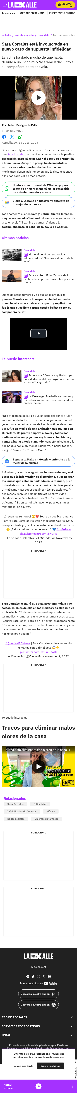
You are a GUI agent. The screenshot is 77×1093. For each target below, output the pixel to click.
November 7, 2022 (56, 656)
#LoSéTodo (64, 529)
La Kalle (6, 35)
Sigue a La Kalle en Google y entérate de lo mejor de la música (41, 461)
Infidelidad (40, 804)
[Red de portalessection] (71, 1017)
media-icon (38, 1086)
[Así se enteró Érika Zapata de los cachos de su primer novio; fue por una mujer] (11, 276)
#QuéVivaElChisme (18, 643)
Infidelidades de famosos (22, 811)
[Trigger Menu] (5, 5)
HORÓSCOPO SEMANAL (32, 13)
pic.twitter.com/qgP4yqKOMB (38, 533)
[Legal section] (71, 1035)
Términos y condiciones (20, 1048)
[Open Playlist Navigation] (72, 1086)
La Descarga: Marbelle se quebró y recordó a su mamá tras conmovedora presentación (48, 400)
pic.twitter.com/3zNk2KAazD (38, 652)
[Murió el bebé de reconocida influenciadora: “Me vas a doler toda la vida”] (11, 255)
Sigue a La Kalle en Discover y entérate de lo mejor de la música (41, 202)
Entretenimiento (24, 35)
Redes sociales (16, 818)
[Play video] (38, 98)
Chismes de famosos (46, 818)
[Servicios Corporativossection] (71, 1026)
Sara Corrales (16, 154)
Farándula (43, 35)
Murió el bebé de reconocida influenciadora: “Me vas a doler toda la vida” (49, 258)
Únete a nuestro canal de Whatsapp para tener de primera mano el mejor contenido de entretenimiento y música (41, 188)
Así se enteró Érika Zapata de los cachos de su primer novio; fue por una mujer (49, 279)
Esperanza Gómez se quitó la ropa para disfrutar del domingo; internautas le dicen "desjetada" (49, 379)
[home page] (38, 956)
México (51, 811)
